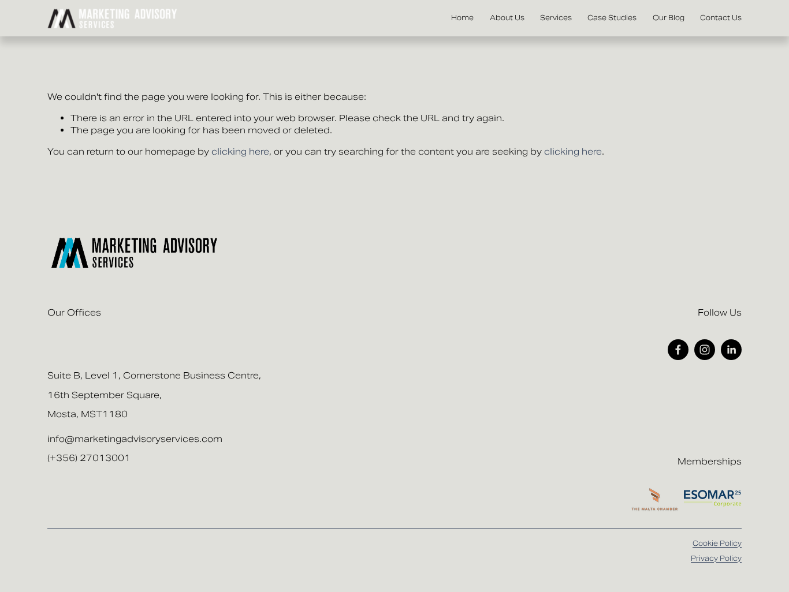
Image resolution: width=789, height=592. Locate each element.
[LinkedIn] (731, 349)
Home (462, 17)
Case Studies (612, 17)
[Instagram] (704, 349)
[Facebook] (678, 349)
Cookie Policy (717, 543)
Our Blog (668, 17)
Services (556, 17)
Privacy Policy (716, 558)
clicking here (240, 151)
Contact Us (721, 17)
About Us (507, 17)
